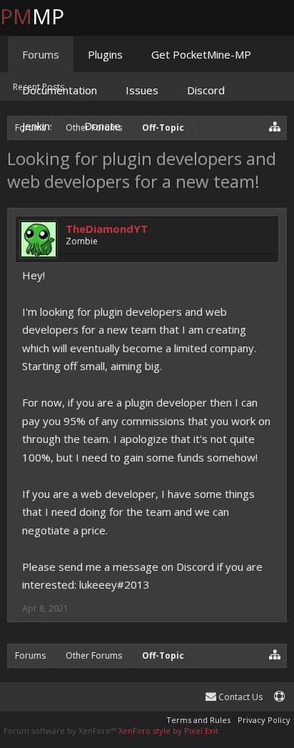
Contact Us (239, 697)
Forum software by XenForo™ (61, 730)
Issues (142, 90)
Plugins (105, 54)
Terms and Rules (198, 719)
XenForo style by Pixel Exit (168, 730)
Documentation (59, 90)
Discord (206, 90)
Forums (40, 54)
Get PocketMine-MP (201, 54)
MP (43, 16)
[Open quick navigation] (275, 654)
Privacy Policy (264, 719)
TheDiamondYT (107, 228)
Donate (102, 126)
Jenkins (39, 126)
